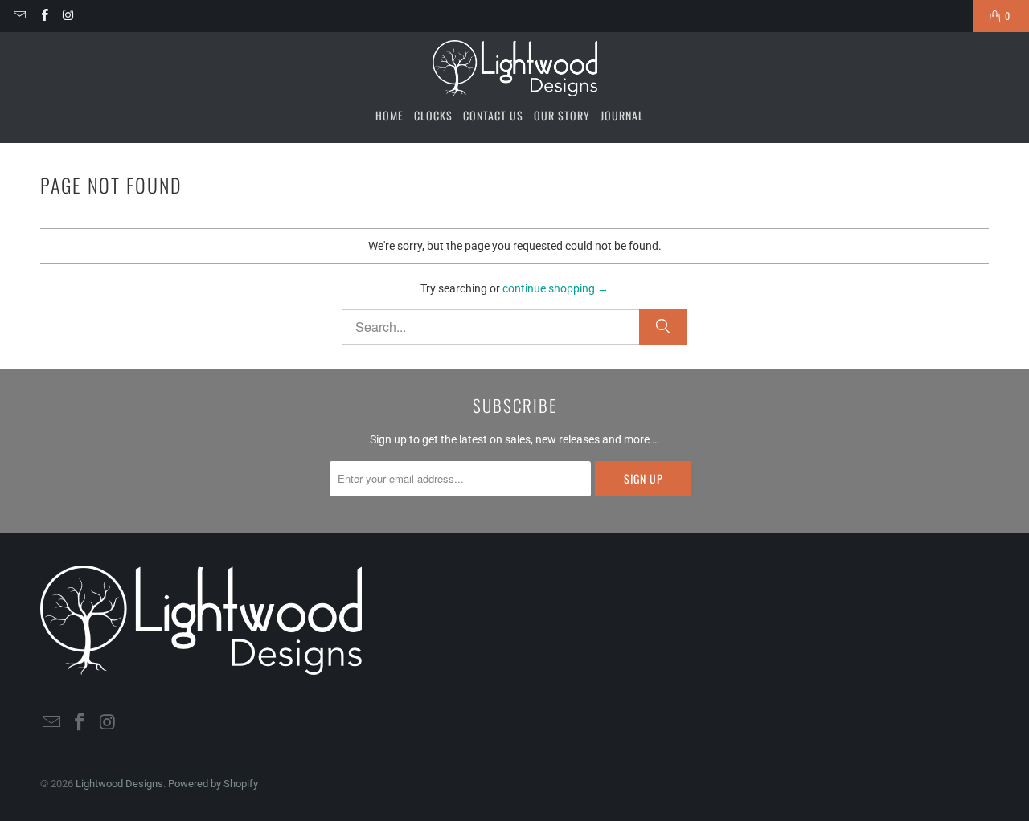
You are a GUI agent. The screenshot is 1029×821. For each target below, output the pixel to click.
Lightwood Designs (119, 784)
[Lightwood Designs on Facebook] (43, 15)
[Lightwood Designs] (515, 68)
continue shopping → (555, 288)
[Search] (663, 327)
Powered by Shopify (213, 784)
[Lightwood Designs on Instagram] (68, 15)
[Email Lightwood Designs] (19, 15)
